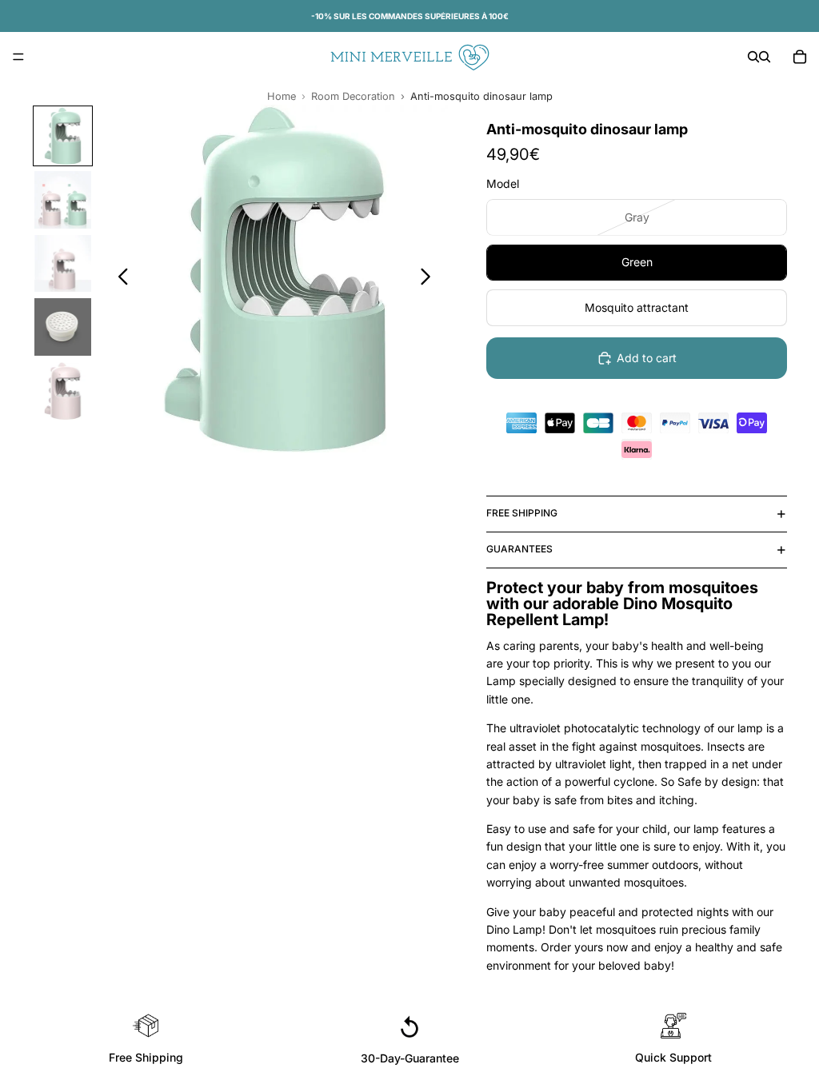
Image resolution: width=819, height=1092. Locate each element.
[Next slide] (430, 279)
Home (281, 96)
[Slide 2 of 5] (63, 200)
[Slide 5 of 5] (63, 391)
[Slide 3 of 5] (63, 264)
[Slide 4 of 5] (63, 327)
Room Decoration (353, 96)
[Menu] (18, 56)
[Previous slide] (119, 279)
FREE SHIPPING (521, 513)
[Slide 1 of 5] (63, 136)
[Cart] (799, 56)
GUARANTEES (519, 549)
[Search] (753, 56)
